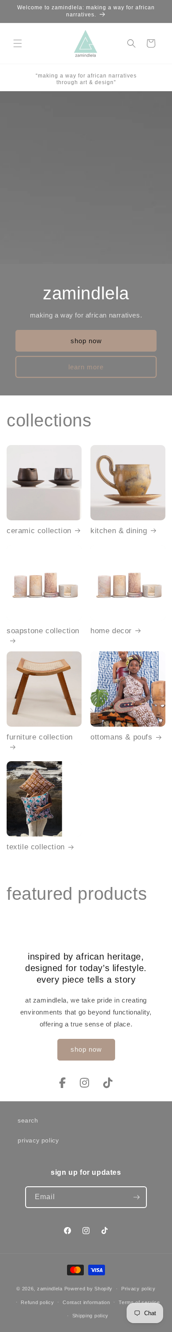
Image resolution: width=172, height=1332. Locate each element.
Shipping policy (90, 1315)
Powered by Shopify (88, 1288)
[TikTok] (108, 1083)
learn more (86, 367)
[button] (17, 43)
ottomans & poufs (121, 737)
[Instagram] (86, 1083)
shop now (86, 341)
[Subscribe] (136, 1197)
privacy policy (38, 1140)
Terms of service (139, 1302)
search (28, 1120)
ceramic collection (39, 531)
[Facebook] (64, 1083)
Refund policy (37, 1302)
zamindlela (50, 1288)
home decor (111, 631)
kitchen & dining (118, 531)
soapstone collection (43, 631)
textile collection (36, 847)
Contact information (86, 1302)
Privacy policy (138, 1288)
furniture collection (40, 737)
